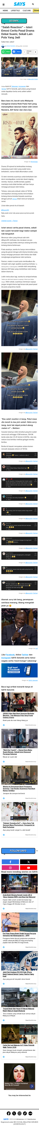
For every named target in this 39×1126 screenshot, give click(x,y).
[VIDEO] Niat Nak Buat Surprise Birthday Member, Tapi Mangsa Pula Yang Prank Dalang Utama (18, 716)
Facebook (10, 655)
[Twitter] (14, 1113)
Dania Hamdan (11, 46)
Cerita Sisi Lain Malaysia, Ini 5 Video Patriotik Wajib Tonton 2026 (18, 1046)
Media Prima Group (32, 1119)
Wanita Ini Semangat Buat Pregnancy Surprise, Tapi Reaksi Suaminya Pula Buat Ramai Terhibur (19, 789)
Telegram (14, 86)
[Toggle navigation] (3, 4)
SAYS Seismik (33, 680)
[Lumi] (30, 1113)
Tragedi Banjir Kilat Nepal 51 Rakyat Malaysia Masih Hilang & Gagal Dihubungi (18, 1010)
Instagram (22, 86)
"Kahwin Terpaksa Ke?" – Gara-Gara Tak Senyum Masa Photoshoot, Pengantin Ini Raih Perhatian (18, 825)
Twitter (25, 655)
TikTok (3, 89)
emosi (14, 199)
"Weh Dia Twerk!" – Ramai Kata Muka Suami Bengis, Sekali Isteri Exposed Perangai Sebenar (17, 752)
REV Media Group (20, 1119)
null (36, 648)
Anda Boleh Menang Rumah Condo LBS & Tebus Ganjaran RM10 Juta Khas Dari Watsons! (19, 896)
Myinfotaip (34, 161)
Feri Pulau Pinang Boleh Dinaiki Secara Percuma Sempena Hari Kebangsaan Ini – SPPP (19, 934)
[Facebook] (9, 1113)
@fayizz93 (5, 210)
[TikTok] (25, 1113)
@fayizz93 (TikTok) (33, 79)
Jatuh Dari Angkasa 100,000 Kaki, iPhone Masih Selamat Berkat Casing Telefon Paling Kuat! (18, 974)
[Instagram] (19, 1113)
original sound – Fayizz (9, 221)
